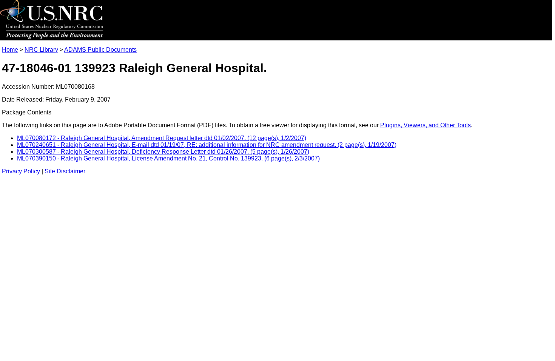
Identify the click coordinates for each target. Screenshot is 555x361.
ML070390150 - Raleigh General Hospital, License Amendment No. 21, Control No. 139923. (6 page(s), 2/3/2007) (168, 158)
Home (10, 49)
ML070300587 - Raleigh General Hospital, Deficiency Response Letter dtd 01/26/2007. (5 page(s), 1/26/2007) (163, 151)
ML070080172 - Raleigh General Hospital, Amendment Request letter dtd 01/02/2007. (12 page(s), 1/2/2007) (161, 138)
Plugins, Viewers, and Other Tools (425, 125)
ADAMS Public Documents (100, 49)
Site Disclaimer (65, 171)
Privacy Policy (21, 171)
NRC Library (41, 49)
